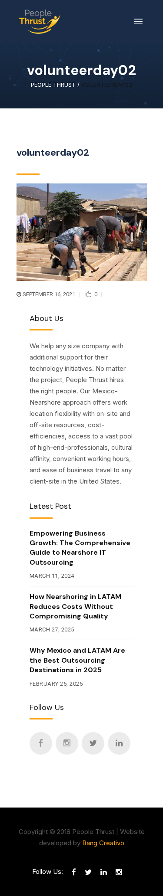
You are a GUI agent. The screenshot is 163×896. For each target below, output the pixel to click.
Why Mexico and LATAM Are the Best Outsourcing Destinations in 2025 (77, 660)
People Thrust (53, 85)
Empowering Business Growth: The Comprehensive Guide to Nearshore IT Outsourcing (80, 548)
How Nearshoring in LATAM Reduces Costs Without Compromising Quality (75, 606)
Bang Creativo (103, 843)
